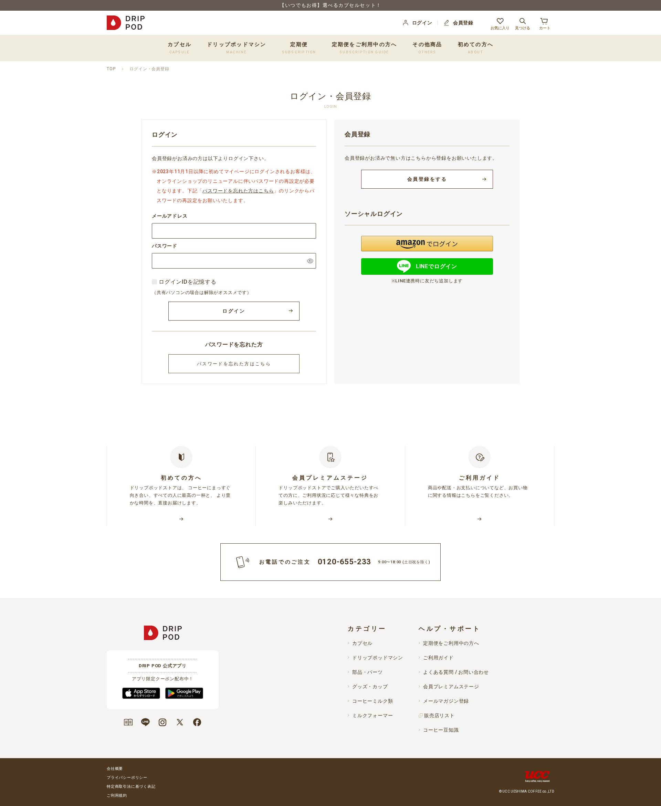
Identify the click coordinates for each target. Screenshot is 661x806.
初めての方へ (476, 47)
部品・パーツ (367, 672)
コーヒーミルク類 (372, 701)
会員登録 (463, 22)
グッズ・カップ (370, 686)
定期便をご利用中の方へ (364, 47)
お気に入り (500, 28)
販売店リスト (439, 715)
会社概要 (115, 768)
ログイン (422, 22)
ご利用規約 (117, 795)
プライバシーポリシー (127, 777)
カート (544, 28)
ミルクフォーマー (372, 715)
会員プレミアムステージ (451, 686)
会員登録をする (427, 179)
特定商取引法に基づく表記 (131, 786)
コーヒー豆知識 (441, 730)
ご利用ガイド (438, 657)
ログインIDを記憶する (188, 282)
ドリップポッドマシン (377, 657)
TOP (111, 68)
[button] (427, 243)
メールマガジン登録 (446, 701)
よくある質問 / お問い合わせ (456, 672)
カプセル (362, 643)
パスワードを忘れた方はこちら (238, 190)
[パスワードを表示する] (310, 261)
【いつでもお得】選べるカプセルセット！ (330, 5)
